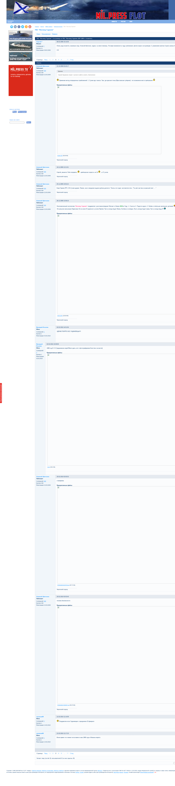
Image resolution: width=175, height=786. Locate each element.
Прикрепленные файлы (64, 85)
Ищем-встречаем (58, 26)
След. (72, 60)
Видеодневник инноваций (1, 393)
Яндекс (77, 772)
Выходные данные (118, 772)
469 (45, 70)
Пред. (46, 60)
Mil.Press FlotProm (58, 770)
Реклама (126, 772)
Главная (37, 26)
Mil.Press (100, 770)
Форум (42, 26)
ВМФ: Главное (48, 26)
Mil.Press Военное (37, 770)
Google (81, 772)
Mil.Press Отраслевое (47, 770)
